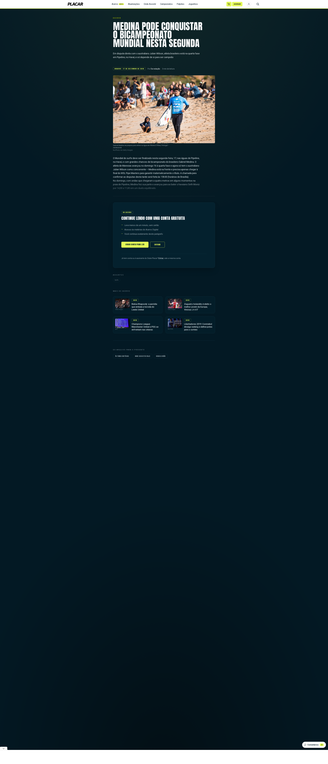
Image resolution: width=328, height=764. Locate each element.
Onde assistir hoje (142, 356)
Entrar (157, 244)
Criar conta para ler (134, 244)
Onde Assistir (150, 4)
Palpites (180, 4)
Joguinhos (193, 4)
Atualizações (134, 4)
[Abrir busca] (257, 4)
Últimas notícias (122, 356)
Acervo (117, 4)
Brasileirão (161, 356)
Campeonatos (166, 4)
